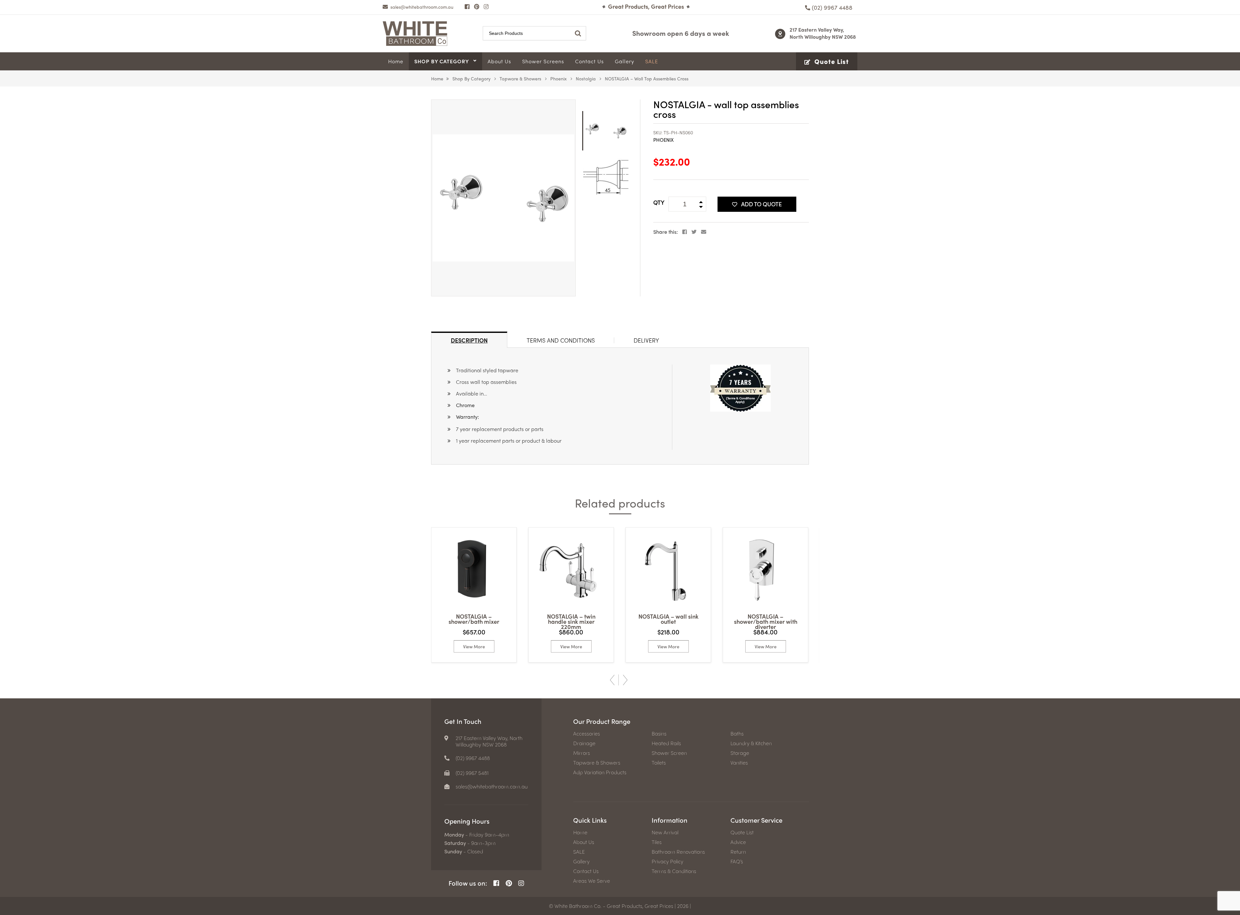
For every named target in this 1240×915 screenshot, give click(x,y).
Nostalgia (586, 78)
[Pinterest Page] (476, 6)
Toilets (659, 762)
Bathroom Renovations (678, 851)
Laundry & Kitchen (751, 743)
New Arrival (665, 832)
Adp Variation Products (599, 772)
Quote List (742, 832)
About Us (583, 842)
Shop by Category (471, 78)
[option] (503, 197)
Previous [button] (612, 679)
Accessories (586, 733)
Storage (739, 753)
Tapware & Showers (520, 78)
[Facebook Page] (467, 6)
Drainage (584, 743)
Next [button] (625, 679)
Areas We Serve (591, 880)
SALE (579, 851)
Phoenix (558, 78)
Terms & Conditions (674, 871)
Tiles (657, 842)
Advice (738, 842)
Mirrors (581, 753)
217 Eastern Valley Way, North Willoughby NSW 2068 (823, 33)
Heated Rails (666, 743)
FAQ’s (736, 861)
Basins (659, 733)
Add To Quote (761, 204)
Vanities (739, 762)
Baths (737, 733)
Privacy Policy (667, 861)
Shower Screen (669, 753)
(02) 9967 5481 (472, 773)
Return (738, 851)
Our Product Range (601, 721)
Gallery (581, 861)
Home (437, 78)
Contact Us (586, 871)
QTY (659, 202)
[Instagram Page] (486, 6)
